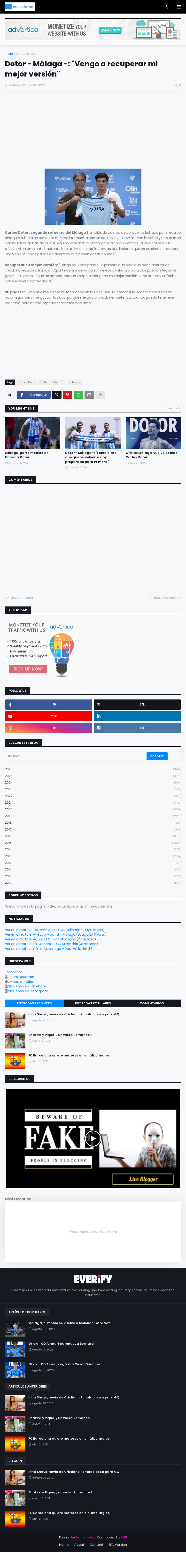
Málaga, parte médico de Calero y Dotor (27, 455)
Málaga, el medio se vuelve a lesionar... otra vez (69, 1323)
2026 (93, 769)
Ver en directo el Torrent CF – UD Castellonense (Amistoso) (54, 929)
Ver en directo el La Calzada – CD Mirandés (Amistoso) (51, 943)
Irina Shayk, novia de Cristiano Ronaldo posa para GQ (73, 1014)
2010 (93, 876)
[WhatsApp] (78, 395)
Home (64, 1544)
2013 (93, 856)
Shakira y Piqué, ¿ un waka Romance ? (60, 1035)
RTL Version (118, 1544)
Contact (96, 1544)
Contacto (14, 972)
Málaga (58, 382)
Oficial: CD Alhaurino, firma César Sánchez (64, 1364)
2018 (93, 822)
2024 (93, 782)
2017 (93, 829)
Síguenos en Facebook (27, 986)
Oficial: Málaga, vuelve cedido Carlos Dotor (152, 455)
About (79, 1544)
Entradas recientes (34, 1003)
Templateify (85, 1537)
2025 (93, 776)
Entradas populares (93, 1003)
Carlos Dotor (26, 53)
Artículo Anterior (20, 597)
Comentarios (152, 1003)
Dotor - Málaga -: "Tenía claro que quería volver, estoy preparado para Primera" (90, 457)
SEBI (124, 1537)
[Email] (89, 395)
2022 (93, 796)
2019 (93, 816)
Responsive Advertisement (93, 1231)
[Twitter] (57, 395)
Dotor (44, 382)
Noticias (74, 382)
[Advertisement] (93, 131)
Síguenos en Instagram (28, 991)
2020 (93, 809)
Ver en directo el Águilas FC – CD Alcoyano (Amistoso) (50, 939)
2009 (93, 882)
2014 (93, 849)
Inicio (9, 53)
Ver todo (174, 408)
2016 (93, 836)
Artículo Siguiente (164, 597)
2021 (93, 802)
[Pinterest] (67, 395)
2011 (93, 869)
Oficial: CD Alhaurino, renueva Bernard (61, 1344)
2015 (93, 842)
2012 (93, 863)
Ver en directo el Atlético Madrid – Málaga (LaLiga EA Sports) (55, 934)
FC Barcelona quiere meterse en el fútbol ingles (69, 1055)
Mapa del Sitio (21, 981)
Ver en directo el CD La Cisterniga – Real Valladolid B (49, 948)
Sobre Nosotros (21, 976)
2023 (93, 789)
